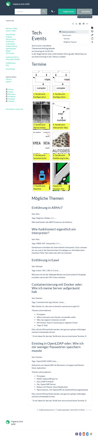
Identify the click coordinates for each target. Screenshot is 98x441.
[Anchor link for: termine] (48, 64)
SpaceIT (9, 82)
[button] (53, 11)
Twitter (10, 92)
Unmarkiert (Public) (13, 59)
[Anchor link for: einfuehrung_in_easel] (60, 260)
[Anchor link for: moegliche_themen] (66, 198)
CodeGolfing (10, 44)
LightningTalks (11, 49)
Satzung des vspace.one (14, 109)
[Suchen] (44, 12)
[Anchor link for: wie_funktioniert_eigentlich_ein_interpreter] (51, 232)
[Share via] (73, 23)
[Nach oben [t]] (92, 42)
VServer (9, 79)
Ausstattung (10, 34)
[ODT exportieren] (92, 38)
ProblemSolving (11, 46)
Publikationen (11, 63)
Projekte (9, 37)
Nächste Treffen (11, 28)
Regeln (8, 51)
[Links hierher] (92, 34)
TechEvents (10, 41)
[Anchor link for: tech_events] (48, 37)
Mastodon (11, 94)
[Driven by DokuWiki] (91, 434)
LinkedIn (11, 101)
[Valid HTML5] (84, 434)
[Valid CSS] (87, 434)
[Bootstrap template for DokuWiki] (76, 434)
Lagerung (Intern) (12, 57)
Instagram (12, 96)
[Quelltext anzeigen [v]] (92, 27)
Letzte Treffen (11, 31)
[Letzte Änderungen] (76, 23)
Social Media (10, 69)
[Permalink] (87, 23)
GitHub (10, 89)
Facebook (11, 99)
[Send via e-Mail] (80, 23)
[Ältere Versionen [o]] (92, 31)
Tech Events (66, 35)
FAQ (7, 65)
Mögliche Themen (70, 42)
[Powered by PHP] (80, 434)
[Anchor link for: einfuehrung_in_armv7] (64, 207)
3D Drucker (10, 53)
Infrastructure (11, 39)
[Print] (83, 23)
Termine (67, 39)
